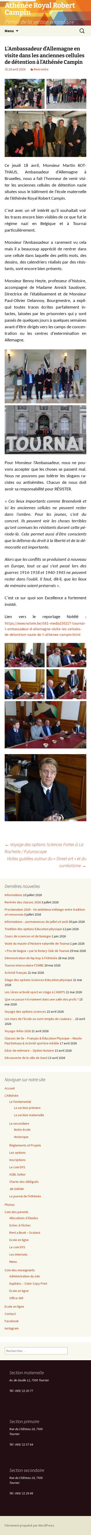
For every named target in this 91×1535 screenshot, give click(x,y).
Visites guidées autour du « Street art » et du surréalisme (46, 861)
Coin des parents (16, 1212)
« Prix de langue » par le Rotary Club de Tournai (37, 951)
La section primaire (27, 1108)
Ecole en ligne (19, 1240)
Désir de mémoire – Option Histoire (29, 1050)
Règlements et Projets (25, 1145)
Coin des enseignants (20, 1270)
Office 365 (16, 1298)
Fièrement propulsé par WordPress (29, 1525)
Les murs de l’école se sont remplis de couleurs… (39, 1019)
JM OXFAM (16, 1189)
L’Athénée (11, 1095)
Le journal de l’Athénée (25, 1196)
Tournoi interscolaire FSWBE (24, 965)
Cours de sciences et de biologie (28, 936)
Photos (10, 1205)
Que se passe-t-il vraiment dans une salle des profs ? (42, 999)
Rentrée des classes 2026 (23, 902)
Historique (21, 1137)
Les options (17, 1152)
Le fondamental (20, 1102)
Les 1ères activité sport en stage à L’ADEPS (35, 992)
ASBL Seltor (17, 1174)
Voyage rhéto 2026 (18, 1031)
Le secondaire (19, 1123)
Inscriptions (17, 1160)
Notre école (22, 1129)
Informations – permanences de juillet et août (36, 922)
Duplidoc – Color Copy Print (28, 1283)
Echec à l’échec (20, 1225)
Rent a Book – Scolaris (24, 1232)
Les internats (18, 1254)
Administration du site (24, 1276)
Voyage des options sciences (25, 1011)
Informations (13, 895)
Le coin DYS (17, 1167)
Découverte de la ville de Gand (26, 1058)
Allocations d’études (23, 1218)
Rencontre (41, 69)
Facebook (12, 1321)
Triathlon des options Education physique (33, 929)
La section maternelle (29, 1115)
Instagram (12, 1328)
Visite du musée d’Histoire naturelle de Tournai (37, 943)
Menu (9, 30)
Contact (10, 1314)
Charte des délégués (24, 1182)
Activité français (16, 972)
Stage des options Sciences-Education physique (38, 980)
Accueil (10, 1088)
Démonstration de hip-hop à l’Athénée (31, 958)
